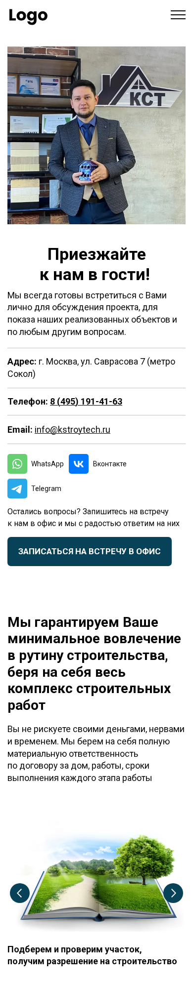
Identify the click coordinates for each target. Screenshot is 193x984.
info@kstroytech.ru (72, 429)
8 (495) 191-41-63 (86, 401)
